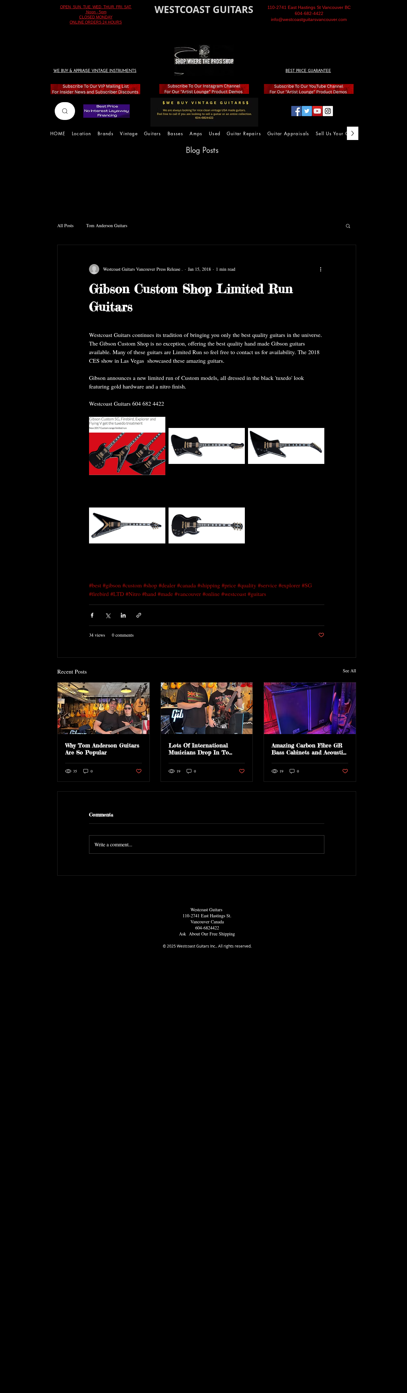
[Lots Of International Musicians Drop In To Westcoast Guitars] (207, 708)
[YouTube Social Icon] (317, 111)
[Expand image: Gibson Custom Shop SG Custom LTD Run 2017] (207, 525)
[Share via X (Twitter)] (108, 615)
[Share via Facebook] (92, 615)
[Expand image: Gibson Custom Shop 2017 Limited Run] (127, 446)
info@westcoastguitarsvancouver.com (309, 19)
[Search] (65, 111)
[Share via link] (139, 615)
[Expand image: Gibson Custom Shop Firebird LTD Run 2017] (207, 446)
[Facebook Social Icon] (296, 111)
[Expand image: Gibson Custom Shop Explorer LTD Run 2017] (286, 446)
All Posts (65, 225)
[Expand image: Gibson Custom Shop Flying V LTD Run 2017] (127, 525)
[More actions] (320, 269)
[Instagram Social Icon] (328, 111)
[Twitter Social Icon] (307, 111)
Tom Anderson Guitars (106, 225)
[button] (348, 225)
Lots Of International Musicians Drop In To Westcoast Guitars (199, 749)
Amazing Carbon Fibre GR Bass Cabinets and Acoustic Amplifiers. (309, 749)
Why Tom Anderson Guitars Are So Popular (102, 749)
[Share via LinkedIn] (123, 615)
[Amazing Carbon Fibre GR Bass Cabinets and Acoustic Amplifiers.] (310, 708)
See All (349, 671)
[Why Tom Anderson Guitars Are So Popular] (103, 708)
